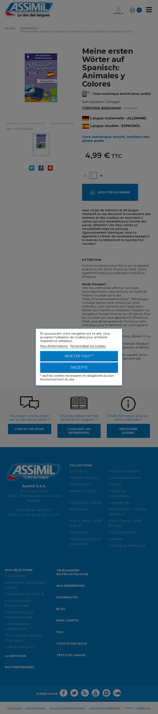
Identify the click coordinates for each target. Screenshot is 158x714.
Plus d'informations (54, 346)
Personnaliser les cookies (88, 346)
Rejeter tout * (79, 356)
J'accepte (79, 367)
